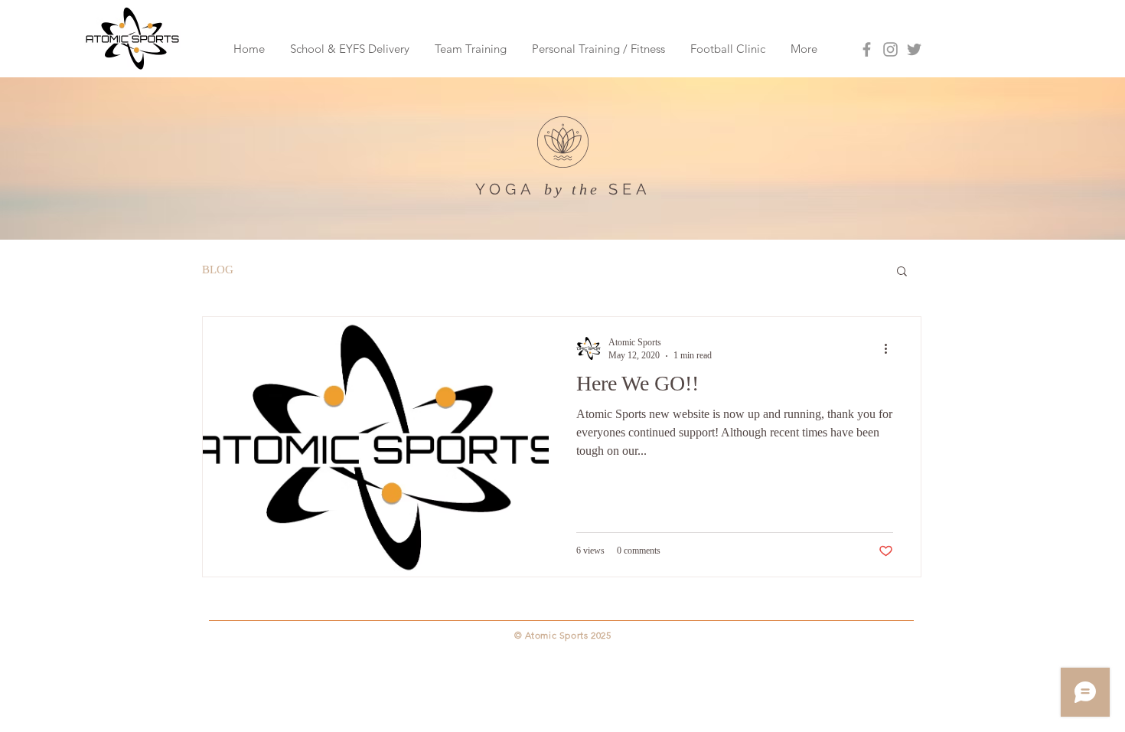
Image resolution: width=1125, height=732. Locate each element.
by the (572, 189)
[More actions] (891, 348)
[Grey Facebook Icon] (866, 49)
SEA (629, 189)
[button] (902, 272)
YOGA (505, 189)
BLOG (217, 269)
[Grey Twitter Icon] (914, 49)
